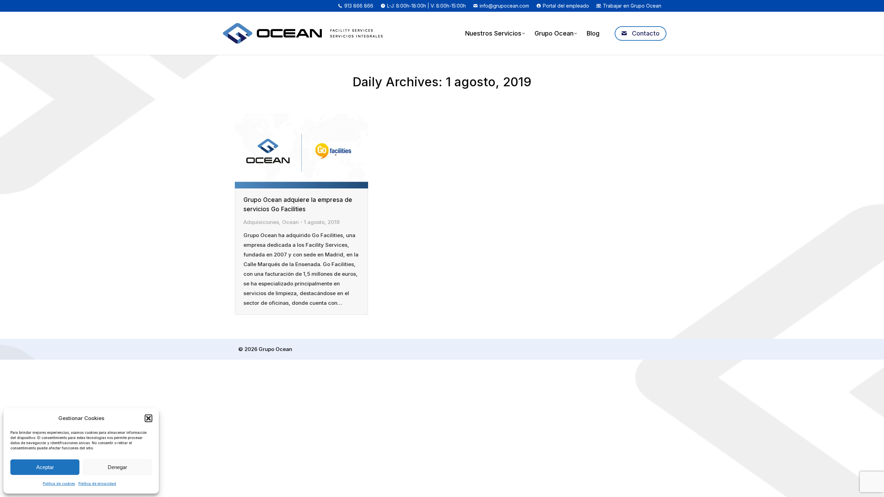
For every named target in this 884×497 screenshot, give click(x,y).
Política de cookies (59, 483)
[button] (148, 418)
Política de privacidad (97, 483)
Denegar (117, 467)
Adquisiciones (261, 222)
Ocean (290, 222)
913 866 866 (358, 6)
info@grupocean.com (504, 6)
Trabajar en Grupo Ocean (632, 6)
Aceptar (45, 467)
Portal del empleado (566, 6)
